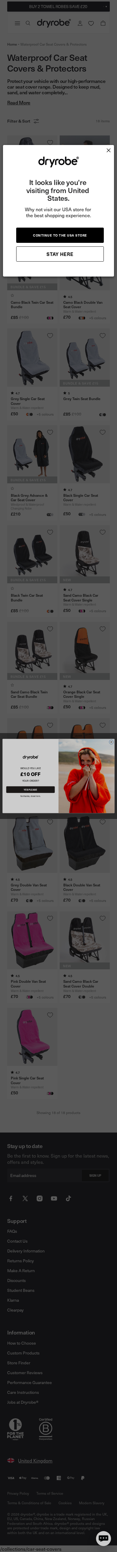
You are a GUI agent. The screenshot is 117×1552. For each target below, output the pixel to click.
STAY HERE (60, 254)
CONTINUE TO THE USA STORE (60, 235)
